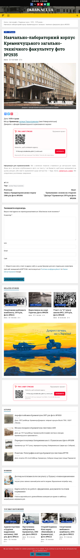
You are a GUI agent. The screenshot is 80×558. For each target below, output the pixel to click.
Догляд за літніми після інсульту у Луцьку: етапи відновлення (44, 476)
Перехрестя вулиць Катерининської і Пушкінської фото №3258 (44, 440)
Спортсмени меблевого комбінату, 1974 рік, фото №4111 (15, 312)
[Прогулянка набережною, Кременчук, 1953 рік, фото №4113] (30, 518)
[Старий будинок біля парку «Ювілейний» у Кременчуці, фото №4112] (49, 518)
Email (6, 251)
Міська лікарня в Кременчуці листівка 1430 (35, 428)
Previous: (20, 193)
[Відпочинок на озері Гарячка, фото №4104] (40, 299)
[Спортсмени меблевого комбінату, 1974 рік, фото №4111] (15, 299)
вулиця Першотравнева (28, 121)
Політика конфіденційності (50, 269)
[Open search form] (77, 15)
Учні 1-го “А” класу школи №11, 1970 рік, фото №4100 (62, 312)
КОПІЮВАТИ (60, 151)
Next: (60, 194)
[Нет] (78, 552)
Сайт (5, 258)
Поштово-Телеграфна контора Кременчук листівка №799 (41, 453)
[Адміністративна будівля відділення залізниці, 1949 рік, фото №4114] (12, 518)
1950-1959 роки (29, 521)
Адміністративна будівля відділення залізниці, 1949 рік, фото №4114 (12, 532)
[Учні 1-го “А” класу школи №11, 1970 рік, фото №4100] (64, 299)
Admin (6, 60)
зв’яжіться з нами (66, 171)
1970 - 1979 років (9, 32)
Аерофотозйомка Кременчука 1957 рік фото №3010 (38, 415)
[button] (3, 15)
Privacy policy (42, 554)
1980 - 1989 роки (48, 521)
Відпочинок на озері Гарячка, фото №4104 (38, 311)
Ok (32, 554)
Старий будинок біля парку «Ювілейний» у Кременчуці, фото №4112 (49, 532)
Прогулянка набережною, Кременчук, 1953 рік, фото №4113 (30, 530)
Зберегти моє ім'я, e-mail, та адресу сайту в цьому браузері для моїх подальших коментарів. (39, 266)
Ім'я (5, 243)
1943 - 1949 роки (11, 521)
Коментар (8, 215)
